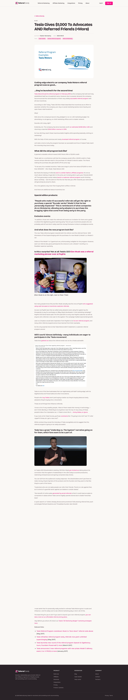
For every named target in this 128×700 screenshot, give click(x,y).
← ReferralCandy (39, 16)
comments (64, 416)
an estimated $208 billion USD (80, 127)
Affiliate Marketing (58, 3)
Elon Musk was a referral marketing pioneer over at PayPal (63, 252)
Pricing (80, 3)
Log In (101, 3)
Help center (77, 679)
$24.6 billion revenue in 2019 (57, 129)
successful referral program (79, 98)
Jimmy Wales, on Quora (80, 412)
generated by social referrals (62, 493)
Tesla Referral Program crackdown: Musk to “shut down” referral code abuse (65, 631)
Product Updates (58, 687)
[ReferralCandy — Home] (22, 3)
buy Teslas (45, 397)
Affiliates (56, 676)
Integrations (71, 3)
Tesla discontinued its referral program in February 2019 (52, 94)
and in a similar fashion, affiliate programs (69, 173)
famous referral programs (54, 38)
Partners (97, 679)
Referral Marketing (44, 3)
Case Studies (42, 38)
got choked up (74, 470)
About (87, 3)
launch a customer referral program (68, 177)
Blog (75, 674)
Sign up (109, 3)
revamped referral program (70, 139)
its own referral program (81, 321)
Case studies (78, 676)
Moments (56, 679)
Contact (97, 676)
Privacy (107, 695)
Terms (111, 695)
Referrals (56, 674)
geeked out (45, 340)
